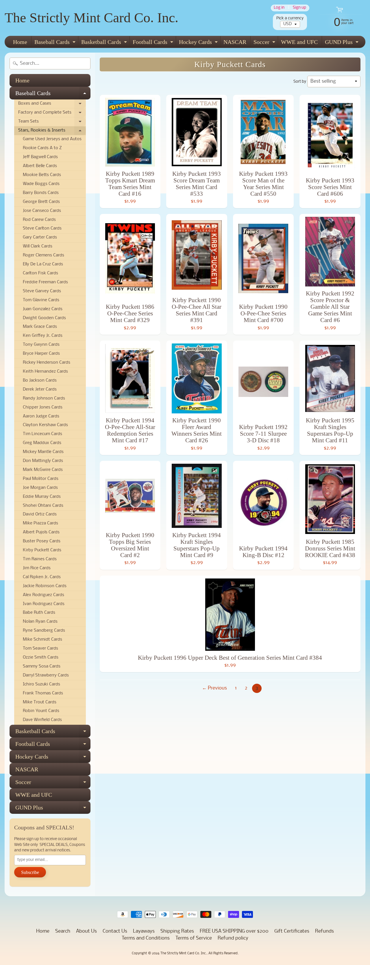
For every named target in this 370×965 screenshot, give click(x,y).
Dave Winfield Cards (42, 720)
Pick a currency (290, 18)
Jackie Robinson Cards (44, 586)
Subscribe (30, 872)
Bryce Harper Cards (41, 354)
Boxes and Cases (52, 104)
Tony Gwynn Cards (41, 345)
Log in (279, 8)
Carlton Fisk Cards (40, 273)
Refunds (324, 931)
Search (62, 931)
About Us (86, 931)
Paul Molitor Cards (40, 479)
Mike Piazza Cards (40, 523)
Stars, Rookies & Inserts (52, 131)
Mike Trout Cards (39, 702)
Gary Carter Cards (40, 237)
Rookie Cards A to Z (42, 148)
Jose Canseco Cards (42, 211)
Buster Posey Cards (41, 541)
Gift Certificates (291, 931)
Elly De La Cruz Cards (43, 264)
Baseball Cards (55, 43)
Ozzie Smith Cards (40, 657)
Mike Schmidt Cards (42, 639)
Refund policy (233, 938)
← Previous (214, 688)
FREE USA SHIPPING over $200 (234, 931)
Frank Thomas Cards (43, 693)
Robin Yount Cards (41, 711)
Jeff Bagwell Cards (40, 157)
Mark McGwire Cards (43, 470)
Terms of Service (193, 938)
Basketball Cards (104, 43)
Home (20, 42)
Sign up (299, 8)
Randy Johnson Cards (44, 398)
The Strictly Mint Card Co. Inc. (91, 17)
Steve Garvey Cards (42, 291)
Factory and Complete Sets (52, 113)
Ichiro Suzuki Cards (41, 684)
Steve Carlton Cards (42, 228)
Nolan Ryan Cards (40, 622)
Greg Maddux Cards (42, 443)
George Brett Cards (41, 202)
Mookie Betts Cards (42, 175)
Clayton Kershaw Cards (45, 425)
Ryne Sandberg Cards (44, 630)
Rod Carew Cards (39, 220)
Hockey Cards (199, 43)
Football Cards (154, 43)
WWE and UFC (299, 42)
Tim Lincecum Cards (42, 434)
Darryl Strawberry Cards (46, 675)
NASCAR (234, 42)
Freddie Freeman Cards (45, 282)
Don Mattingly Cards (43, 461)
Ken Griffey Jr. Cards (42, 336)
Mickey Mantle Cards (43, 452)
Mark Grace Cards (40, 327)
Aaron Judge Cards (41, 416)
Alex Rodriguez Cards (43, 595)
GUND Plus (342, 43)
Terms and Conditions (146, 938)
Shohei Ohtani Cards (43, 506)
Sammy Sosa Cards (41, 666)
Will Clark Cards (37, 246)
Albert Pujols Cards (41, 532)
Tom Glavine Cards (41, 300)
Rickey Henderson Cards (46, 363)
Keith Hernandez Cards (45, 371)
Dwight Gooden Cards (44, 318)
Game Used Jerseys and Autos (52, 139)
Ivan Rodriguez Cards (43, 604)
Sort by (299, 82)
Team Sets (52, 122)
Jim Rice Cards (37, 568)
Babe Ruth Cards (39, 613)
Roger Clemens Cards (43, 255)
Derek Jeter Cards (40, 389)
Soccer (265, 43)
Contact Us (115, 931)
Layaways (144, 931)
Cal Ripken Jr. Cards (42, 577)
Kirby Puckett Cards (42, 550)
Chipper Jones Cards (42, 407)
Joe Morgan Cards (40, 488)
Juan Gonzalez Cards (42, 309)
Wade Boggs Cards (41, 184)
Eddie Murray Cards (42, 497)
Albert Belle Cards (40, 166)
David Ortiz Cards (40, 514)
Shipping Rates (177, 931)
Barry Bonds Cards (41, 193)
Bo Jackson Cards (40, 380)
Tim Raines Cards (40, 559)
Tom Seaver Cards (40, 648)
